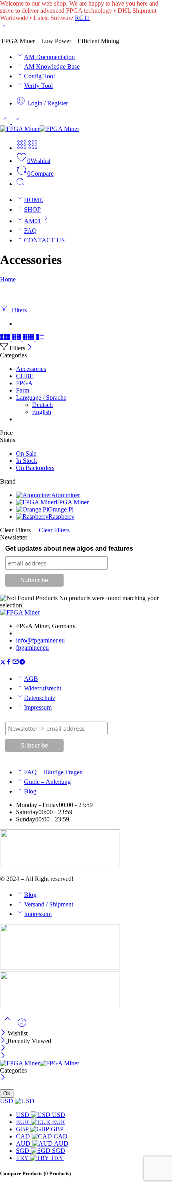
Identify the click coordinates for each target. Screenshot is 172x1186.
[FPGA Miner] (20, 612)
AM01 (32, 221)
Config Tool (39, 76)
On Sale (26, 453)
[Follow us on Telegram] (22, 662)
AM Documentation (49, 57)
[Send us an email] (15, 662)
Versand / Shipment (48, 904)
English (41, 412)
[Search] (20, 183)
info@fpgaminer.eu (40, 640)
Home (8, 279)
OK (7, 1094)
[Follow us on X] (3, 662)
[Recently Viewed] (22, 1025)
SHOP (32, 209)
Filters (17, 310)
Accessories (31, 368)
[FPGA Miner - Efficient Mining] (39, 128)
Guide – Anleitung (47, 781)
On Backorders (35, 467)
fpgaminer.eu (32, 647)
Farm (22, 390)
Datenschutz (39, 697)
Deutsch (42, 404)
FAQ (30, 230)
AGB (31, 678)
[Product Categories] (21, 148)
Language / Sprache (41, 397)
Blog (30, 791)
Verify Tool (38, 85)
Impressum (38, 707)
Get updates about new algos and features (69, 548)
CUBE (25, 376)
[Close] (30, 348)
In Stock (26, 460)
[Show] (4, 27)
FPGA (24, 383)
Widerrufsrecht (42, 688)
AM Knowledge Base (52, 66)
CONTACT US (44, 240)
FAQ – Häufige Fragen (53, 772)
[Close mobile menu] (3, 1056)
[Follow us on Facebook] (9, 662)
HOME (33, 199)
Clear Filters (54, 530)
